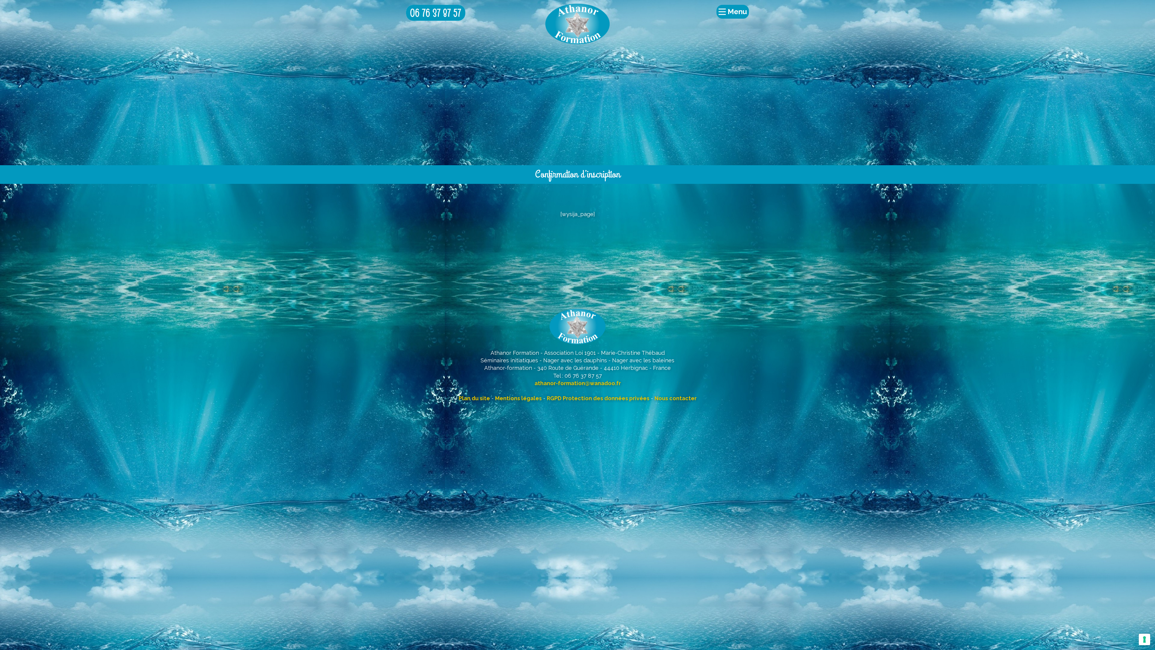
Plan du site (474, 398)
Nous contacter (675, 398)
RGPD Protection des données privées (598, 398)
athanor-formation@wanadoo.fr (577, 383)
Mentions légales (518, 398)
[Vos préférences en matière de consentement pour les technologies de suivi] (1144, 639)
